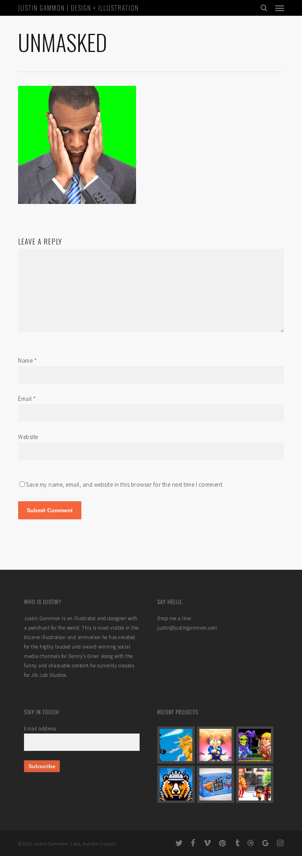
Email (27, 398)
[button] (279, 8)
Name (27, 360)
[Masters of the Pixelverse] (254, 744)
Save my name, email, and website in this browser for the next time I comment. (125, 484)
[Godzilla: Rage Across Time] (175, 744)
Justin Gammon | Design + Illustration (78, 8)
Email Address (40, 728)
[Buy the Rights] (215, 784)
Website (28, 437)
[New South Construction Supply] (175, 784)
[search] (263, 8)
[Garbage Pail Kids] (215, 744)
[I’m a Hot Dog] (254, 784)
